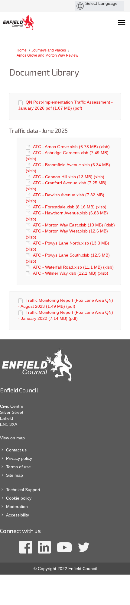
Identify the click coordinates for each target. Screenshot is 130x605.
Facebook (25, 547)
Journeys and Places (48, 50)
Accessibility (17, 515)
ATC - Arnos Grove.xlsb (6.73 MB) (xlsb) (71, 146)
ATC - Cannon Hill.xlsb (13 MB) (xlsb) (68, 176)
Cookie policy (18, 498)
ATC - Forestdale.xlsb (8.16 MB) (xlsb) (69, 206)
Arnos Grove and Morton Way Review (47, 55)
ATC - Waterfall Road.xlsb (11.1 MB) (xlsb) (73, 267)
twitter (83, 547)
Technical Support (23, 489)
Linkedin (44, 547)
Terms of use (18, 466)
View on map (12, 437)
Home (22, 50)
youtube (64, 547)
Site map (14, 475)
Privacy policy (19, 458)
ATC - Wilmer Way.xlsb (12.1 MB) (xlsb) (70, 273)
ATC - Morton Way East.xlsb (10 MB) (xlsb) (74, 225)
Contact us (16, 450)
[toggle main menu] (121, 22)
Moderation (17, 506)
